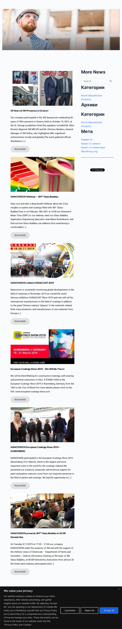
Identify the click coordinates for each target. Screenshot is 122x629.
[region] (61, 607)
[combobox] (94, 81)
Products (86, 99)
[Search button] (111, 81)
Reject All (89, 610)
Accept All (109, 610)
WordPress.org (89, 151)
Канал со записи (90, 143)
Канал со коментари (93, 147)
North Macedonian (91, 95)
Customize (70, 610)
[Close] (119, 589)
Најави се (86, 139)
